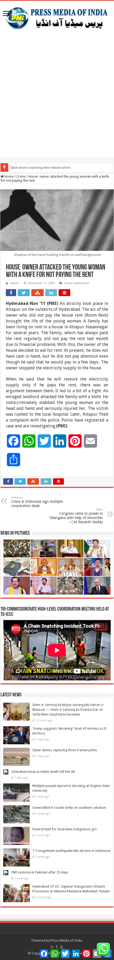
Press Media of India (66, 940)
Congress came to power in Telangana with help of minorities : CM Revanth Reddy (76, 516)
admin (14, 283)
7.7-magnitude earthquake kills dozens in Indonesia (71, 851)
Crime (20, 176)
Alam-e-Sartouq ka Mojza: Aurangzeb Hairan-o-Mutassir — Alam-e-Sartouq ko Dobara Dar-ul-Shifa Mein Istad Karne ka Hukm (68, 709)
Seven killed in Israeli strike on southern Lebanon (69, 808)
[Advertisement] (57, 100)
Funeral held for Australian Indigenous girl (64, 829)
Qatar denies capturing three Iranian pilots (40, 167)
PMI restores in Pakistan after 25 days (39, 872)
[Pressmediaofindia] (57, 17)
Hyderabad (81, 283)
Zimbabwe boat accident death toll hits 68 (43, 772)
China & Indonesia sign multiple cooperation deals (37, 502)
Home (9, 176)
